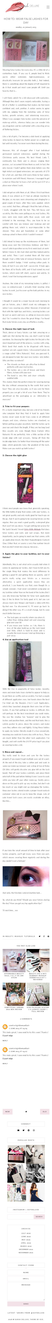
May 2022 (26, 1240)
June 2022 (26, 1236)
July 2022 (26, 1233)
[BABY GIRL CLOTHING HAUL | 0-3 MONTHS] (16, 1201)
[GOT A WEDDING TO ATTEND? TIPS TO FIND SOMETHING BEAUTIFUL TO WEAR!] (35, 1201)
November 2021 (26, 1252)
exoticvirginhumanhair (19, 1025)
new (7, 1111)
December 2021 (26, 1249)
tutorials (29, 936)
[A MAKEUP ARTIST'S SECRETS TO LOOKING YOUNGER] (35, 1182)
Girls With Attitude (32, 529)
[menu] (48, 7)
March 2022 (26, 1246)
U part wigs (8, 1035)
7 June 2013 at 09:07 (18, 1051)
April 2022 (26, 1243)
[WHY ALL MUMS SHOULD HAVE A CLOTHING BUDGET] (16, 1182)
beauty (9, 936)
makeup (19, 936)
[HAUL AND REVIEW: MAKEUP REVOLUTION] (16, 1163)
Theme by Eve (36, 1319)
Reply (5, 1040)
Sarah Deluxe (22, 1319)
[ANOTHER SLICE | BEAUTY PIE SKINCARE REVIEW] (35, 1163)
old (45, 1111)
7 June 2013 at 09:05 (18, 1028)
